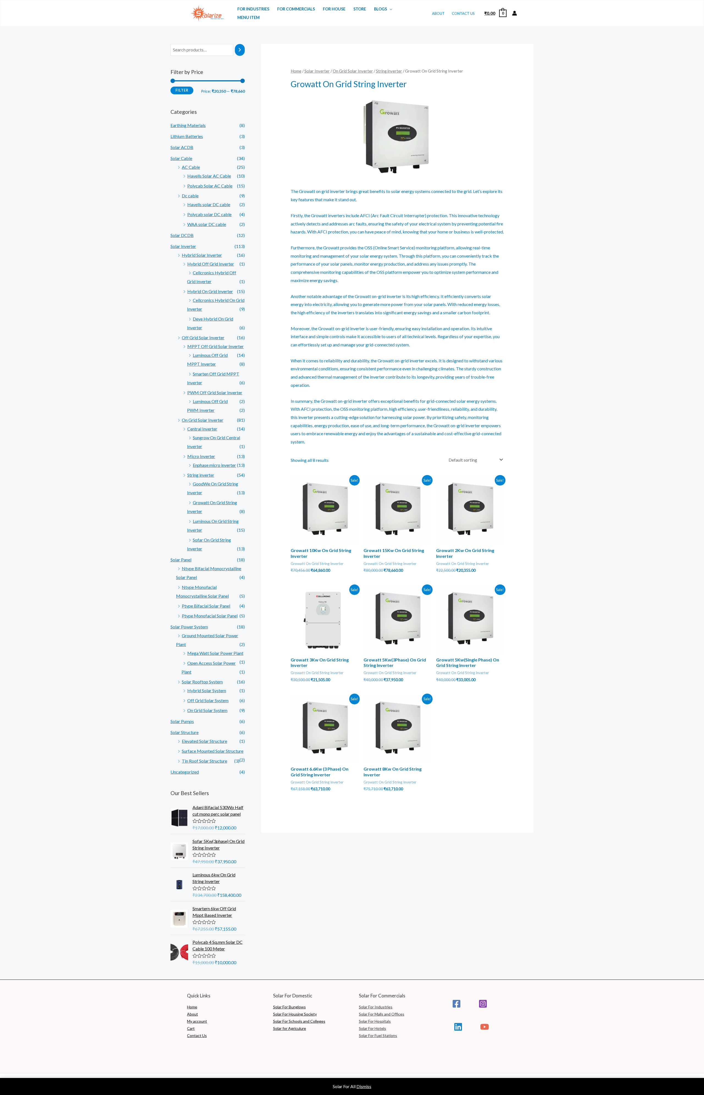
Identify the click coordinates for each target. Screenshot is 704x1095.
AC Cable (191, 167)
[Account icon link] (514, 13)
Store (359, 9)
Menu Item (248, 17)
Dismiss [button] (363, 1086)
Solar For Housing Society (295, 1014)
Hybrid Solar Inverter (202, 255)
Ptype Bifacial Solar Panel (206, 605)
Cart (191, 1028)
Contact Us (463, 13)
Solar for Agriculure (289, 1028)
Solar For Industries (375, 1007)
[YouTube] (484, 1026)
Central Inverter (202, 428)
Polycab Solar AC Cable (209, 185)
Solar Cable (181, 158)
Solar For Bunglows (289, 1007)
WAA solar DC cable (206, 224)
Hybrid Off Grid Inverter (210, 263)
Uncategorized (184, 771)
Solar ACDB (181, 147)
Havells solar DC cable (208, 204)
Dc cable (190, 195)
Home (296, 70)
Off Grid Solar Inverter (203, 337)
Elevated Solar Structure (204, 741)
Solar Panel (180, 559)
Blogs (380, 9)
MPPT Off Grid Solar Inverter (215, 346)
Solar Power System (189, 626)
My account (197, 1021)
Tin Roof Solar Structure (204, 760)
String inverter (200, 475)
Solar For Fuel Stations (378, 1035)
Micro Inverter (201, 456)
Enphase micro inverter (214, 465)
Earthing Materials (188, 125)
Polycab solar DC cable (209, 214)
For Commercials (296, 9)
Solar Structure (184, 732)
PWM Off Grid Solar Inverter (214, 392)
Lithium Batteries (186, 136)
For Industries (253, 9)
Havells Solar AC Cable (209, 175)
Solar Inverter (183, 246)
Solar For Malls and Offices (381, 1014)
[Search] (240, 50)
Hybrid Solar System (206, 690)
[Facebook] (456, 1003)
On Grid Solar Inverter (202, 420)
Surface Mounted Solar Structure (212, 751)
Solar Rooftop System (202, 681)
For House (334, 9)
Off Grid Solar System (208, 700)
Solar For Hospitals (375, 1021)
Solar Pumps (182, 721)
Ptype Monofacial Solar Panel (210, 615)
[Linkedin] (458, 1026)
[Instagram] (482, 1003)
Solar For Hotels (372, 1028)
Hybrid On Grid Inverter (210, 291)
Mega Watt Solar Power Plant (215, 653)
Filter (181, 90)
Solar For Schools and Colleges (299, 1021)
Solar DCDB (182, 235)
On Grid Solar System (207, 710)
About (438, 13)
